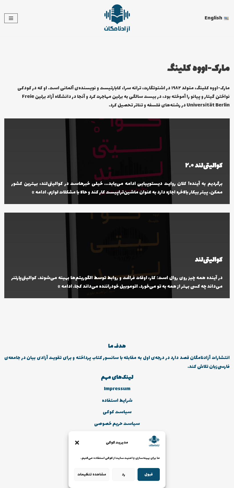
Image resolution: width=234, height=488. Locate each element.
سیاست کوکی (117, 412)
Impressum (117, 389)
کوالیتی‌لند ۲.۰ (204, 166)
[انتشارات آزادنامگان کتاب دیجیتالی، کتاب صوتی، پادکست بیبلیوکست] (117, 18)
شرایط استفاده (117, 400)
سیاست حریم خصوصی (117, 424)
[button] (77, 442)
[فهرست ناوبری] (11, 18)
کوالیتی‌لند (209, 260)
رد (123, 474)
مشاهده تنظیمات (91, 474)
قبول (148, 474)
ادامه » (39, 192)
